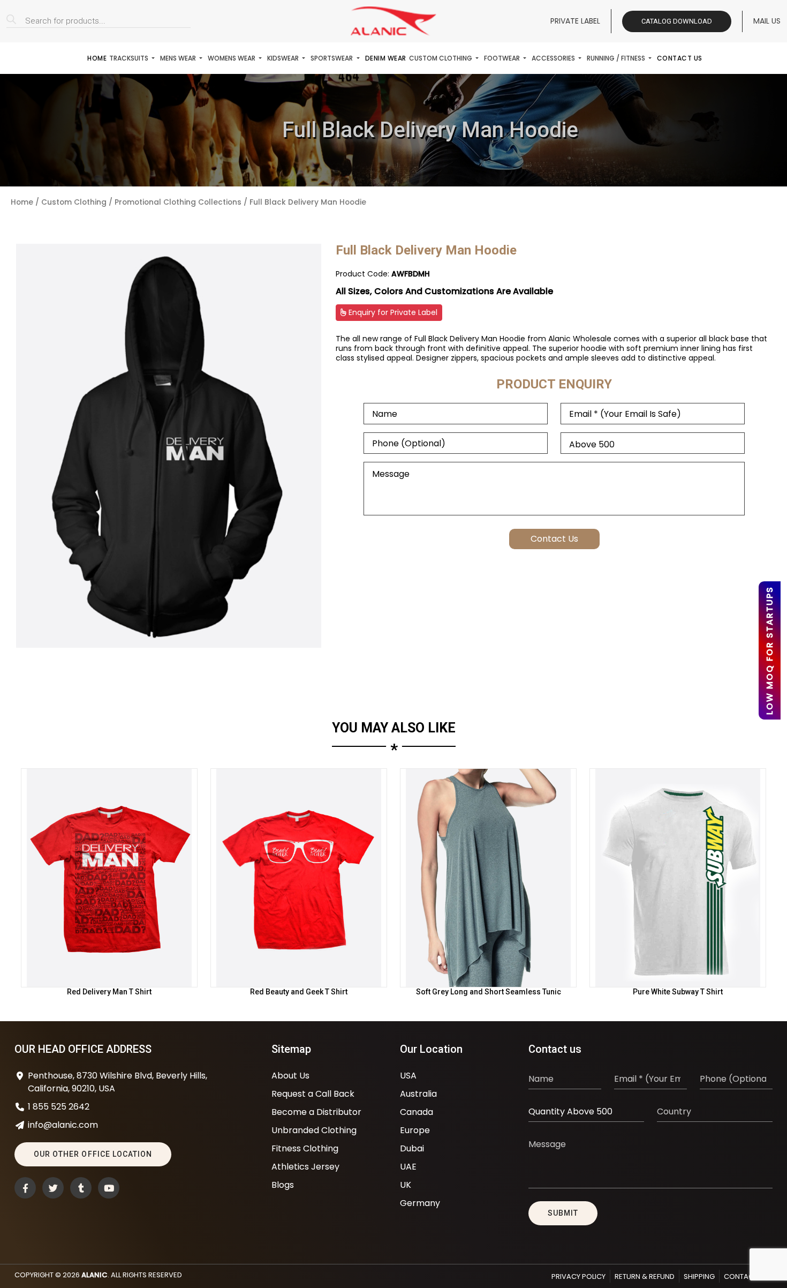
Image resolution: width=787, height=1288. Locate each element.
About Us (290, 1075)
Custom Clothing (441, 58)
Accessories (554, 58)
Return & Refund (645, 1276)
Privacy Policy (578, 1276)
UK (405, 1185)
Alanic (94, 1275)
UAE (408, 1166)
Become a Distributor (316, 1112)
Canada (416, 1112)
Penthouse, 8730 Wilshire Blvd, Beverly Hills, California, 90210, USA (117, 1082)
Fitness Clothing (304, 1148)
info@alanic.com (63, 1125)
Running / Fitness (617, 58)
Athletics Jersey (305, 1166)
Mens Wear (179, 58)
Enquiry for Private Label (391, 312)
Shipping (699, 1276)
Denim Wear (385, 58)
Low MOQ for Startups (769, 650)
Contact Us (679, 58)
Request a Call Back (312, 1094)
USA (408, 1075)
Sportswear (332, 58)
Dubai (412, 1148)
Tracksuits (129, 58)
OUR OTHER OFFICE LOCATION (93, 1154)
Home (97, 58)
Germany (420, 1203)
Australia (418, 1094)
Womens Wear (232, 58)
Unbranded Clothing (314, 1130)
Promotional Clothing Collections (178, 202)
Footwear (502, 58)
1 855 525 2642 (58, 1106)
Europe (415, 1130)
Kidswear (283, 58)
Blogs (282, 1185)
